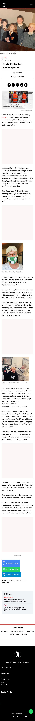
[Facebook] (9, 85)
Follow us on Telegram (12, 574)
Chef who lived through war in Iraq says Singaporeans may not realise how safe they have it (15, 609)
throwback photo (21, 580)
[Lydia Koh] (14, 73)
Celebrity (4, 57)
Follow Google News (12, 563)
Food (5, 605)
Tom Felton (5, 582)
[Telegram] (26, 85)
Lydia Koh (20, 72)
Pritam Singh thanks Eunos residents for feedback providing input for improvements (15, 600)
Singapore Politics (8, 597)
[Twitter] (13, 85)
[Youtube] (26, 716)
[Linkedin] (21, 85)
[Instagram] (13, 716)
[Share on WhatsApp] (31, 711)
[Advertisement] (17, 146)
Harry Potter (10, 580)
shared (4, 117)
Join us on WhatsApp (12, 569)
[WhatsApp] (17, 85)
